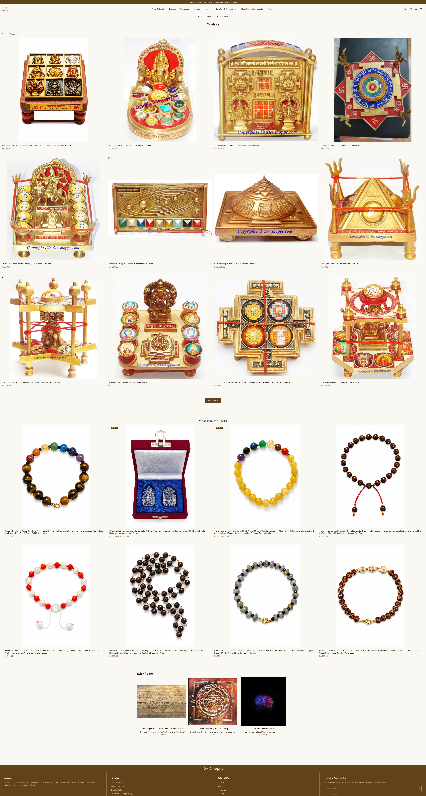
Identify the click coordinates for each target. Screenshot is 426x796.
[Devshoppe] (7, 9)
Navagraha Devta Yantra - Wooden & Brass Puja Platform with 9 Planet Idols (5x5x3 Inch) (37, 145)
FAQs (219, 786)
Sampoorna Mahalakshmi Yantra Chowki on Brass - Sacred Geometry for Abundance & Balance (252, 382)
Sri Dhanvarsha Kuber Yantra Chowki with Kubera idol (129, 145)
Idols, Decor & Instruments (252, 9)
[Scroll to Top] (421, 783)
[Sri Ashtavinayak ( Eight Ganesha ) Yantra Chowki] (372, 327)
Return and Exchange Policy (121, 794)
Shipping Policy (117, 790)
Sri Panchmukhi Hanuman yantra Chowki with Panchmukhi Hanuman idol (31, 382)
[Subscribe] (419, 788)
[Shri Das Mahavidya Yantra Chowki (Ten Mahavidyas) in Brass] (53, 208)
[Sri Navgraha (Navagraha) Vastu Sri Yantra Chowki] (266, 208)
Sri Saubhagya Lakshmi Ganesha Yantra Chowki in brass (236, 145)
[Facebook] (329, 795)
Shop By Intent (158, 9)
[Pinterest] (332, 795)
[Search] (405, 9)
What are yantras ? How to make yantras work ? (162, 728)
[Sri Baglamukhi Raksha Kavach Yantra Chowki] (372, 208)
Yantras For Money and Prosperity (212, 728)
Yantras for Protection (264, 728)
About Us (220, 783)
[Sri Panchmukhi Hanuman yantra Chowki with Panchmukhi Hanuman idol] (53, 327)
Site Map (220, 794)
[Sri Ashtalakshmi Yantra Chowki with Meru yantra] (160, 327)
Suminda (172, 9)
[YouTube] (336, 795)
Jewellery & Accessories (226, 9)
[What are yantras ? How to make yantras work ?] (161, 701)
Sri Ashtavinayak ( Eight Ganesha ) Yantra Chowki (340, 382)
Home (200, 16)
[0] (421, 9)
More (270, 9)
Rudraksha (184, 9)
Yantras (197, 9)
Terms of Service (117, 786)
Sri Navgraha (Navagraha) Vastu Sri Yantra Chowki (234, 264)
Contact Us (221, 790)
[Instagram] (325, 795)
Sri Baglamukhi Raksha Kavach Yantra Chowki (339, 264)
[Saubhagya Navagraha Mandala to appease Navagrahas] (160, 208)
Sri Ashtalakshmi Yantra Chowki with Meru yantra (127, 382)
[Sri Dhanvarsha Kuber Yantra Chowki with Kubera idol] (160, 90)
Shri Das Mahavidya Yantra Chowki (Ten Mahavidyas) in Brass (26, 264)
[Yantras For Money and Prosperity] (212, 701)
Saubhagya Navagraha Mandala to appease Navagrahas (130, 264)
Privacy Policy (116, 783)
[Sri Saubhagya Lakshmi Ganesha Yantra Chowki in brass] (266, 90)
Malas (208, 9)
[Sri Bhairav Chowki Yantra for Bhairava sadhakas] (372, 90)
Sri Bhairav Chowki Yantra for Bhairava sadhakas (340, 145)
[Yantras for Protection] (263, 701)
